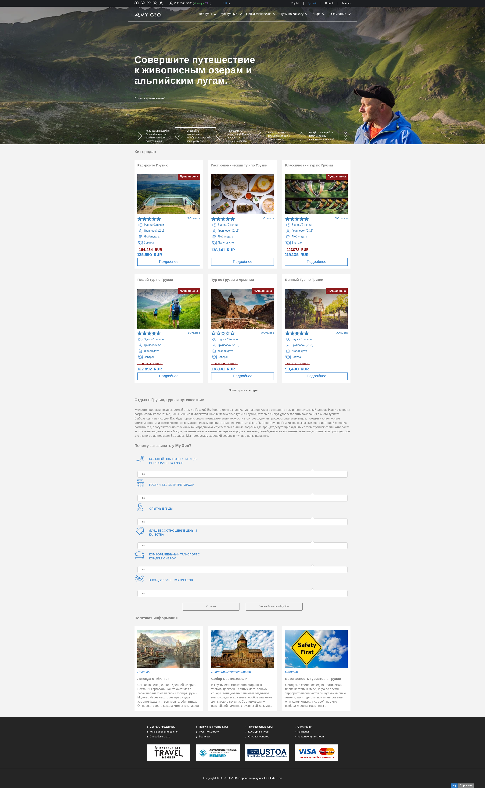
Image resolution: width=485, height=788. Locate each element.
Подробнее (168, 262)
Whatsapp (199, 3)
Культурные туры (258, 732)
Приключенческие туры (213, 727)
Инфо (316, 14)
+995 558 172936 (183, 3)
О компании (337, 14)
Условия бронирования (164, 732)
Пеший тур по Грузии (155, 280)
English (295, 3)
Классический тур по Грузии (309, 165)
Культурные (229, 14)
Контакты (303, 732)
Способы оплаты (160, 737)
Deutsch (329, 3)
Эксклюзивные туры (260, 727)
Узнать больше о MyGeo (274, 606)
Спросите (466, 785)
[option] (242, 72)
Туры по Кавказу (292, 14)
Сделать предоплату (162, 727)
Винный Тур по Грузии (304, 280)
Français (346, 3)
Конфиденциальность (311, 737)
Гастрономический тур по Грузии (239, 165)
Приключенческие (258, 14)
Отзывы (211, 606)
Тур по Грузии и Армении (232, 280)
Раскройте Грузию (152, 165)
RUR (224, 3)
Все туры (205, 14)
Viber (207, 3)
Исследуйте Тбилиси (147, 103)
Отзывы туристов (258, 737)
